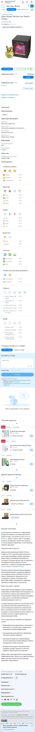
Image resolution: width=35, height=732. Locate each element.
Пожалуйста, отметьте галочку (9, 378)
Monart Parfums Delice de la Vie (19, 500)
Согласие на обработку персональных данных (18, 380)
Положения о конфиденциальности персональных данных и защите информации (16, 383)
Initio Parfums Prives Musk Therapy (20, 445)
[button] (16, 423)
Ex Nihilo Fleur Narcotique (17, 431)
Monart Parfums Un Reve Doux (19, 485)
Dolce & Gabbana (6, 566)
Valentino (15, 566)
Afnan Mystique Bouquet (17, 459)
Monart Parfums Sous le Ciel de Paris (21, 514)
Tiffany (21, 566)
